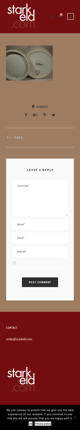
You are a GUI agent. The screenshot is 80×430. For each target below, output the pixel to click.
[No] (75, 417)
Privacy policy (43, 423)
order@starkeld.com (19, 339)
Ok (30, 423)
